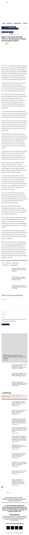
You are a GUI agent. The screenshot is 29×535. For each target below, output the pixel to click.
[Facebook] (11, 47)
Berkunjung (8, 262)
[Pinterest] (18, 47)
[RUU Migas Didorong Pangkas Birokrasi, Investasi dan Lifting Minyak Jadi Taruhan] (6, 465)
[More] (25, 47)
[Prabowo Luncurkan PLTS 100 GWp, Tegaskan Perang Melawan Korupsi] (6, 413)
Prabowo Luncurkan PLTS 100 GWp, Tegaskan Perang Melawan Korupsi (19, 411)
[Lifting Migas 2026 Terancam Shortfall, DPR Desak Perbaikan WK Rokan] (6, 288)
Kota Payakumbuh (14, 265)
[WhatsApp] (22, 47)
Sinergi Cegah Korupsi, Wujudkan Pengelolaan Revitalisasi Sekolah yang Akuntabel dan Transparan (18, 481)
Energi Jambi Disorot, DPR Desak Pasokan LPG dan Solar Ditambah (19, 270)
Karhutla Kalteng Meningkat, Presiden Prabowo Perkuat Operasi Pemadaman (19, 455)
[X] (15, 47)
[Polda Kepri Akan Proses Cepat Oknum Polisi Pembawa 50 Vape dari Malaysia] (14, 343)
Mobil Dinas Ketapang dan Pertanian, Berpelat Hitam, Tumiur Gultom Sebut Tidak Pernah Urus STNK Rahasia (19, 383)
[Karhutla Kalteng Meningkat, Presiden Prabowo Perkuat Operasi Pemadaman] (6, 456)
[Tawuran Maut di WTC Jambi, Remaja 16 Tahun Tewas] (6, 474)
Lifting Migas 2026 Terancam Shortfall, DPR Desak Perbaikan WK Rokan (19, 287)
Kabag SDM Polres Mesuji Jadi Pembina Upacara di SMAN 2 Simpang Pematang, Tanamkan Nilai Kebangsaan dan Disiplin (19, 438)
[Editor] (3, 44)
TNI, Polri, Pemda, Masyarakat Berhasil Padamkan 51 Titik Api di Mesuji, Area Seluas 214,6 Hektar (19, 429)
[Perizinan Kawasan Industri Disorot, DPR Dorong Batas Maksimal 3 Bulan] (6, 280)
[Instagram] (8, 527)
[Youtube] (21, 527)
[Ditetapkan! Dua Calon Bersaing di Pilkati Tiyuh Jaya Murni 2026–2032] (6, 448)
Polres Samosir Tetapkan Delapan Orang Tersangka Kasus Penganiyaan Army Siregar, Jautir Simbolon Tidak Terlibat (19, 366)
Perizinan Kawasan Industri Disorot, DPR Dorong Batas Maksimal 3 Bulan (18, 278)
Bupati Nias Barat (16, 262)
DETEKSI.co (5, 65)
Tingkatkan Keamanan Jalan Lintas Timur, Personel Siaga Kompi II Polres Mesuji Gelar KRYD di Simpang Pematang (19, 420)
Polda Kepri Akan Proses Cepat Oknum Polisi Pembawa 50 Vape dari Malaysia (14, 356)
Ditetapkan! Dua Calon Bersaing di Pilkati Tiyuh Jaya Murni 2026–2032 (19, 446)
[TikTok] (12, 527)
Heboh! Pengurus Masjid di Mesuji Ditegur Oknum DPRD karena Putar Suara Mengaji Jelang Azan (19, 374)
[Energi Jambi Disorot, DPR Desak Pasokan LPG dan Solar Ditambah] (6, 271)
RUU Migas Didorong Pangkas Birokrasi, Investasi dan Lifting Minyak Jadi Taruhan (19, 463)
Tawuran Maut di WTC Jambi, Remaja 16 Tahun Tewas (19, 471)
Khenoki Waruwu (5, 265)
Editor (7, 43)
